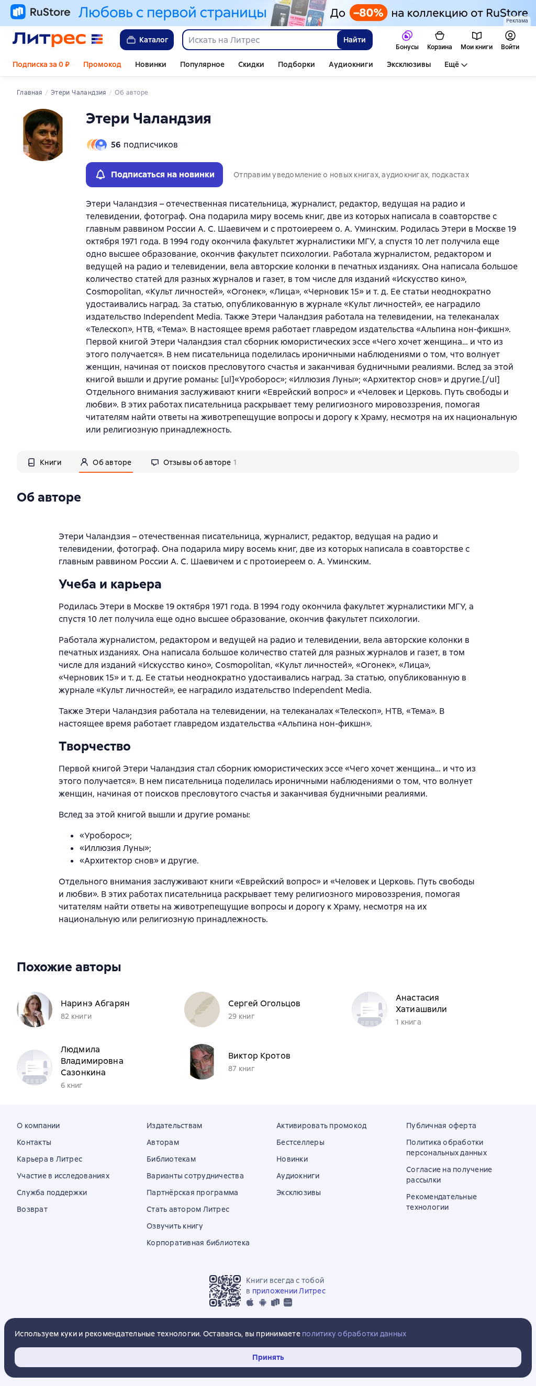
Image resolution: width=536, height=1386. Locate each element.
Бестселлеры (300, 1142)
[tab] (44, 461)
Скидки (251, 64)
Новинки (150, 64)
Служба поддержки (52, 1192)
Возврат (32, 1209)
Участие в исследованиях (63, 1175)
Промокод (102, 64)
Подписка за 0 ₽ (41, 64)
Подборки (296, 64)
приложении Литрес (289, 1291)
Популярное (202, 64)
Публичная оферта (441, 1125)
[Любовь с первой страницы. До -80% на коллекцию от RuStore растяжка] (268, 13)
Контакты (34, 1142)
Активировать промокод (321, 1125)
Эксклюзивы (409, 64)
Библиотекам (171, 1159)
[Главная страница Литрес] (58, 39)
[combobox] (259, 39)
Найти (354, 39)
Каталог (154, 39)
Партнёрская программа (192, 1192)
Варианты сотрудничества (195, 1175)
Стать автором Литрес (188, 1209)
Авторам (163, 1142)
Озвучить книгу (175, 1226)
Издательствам (174, 1125)
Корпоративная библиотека (198, 1242)
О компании (38, 1125)
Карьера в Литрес (49, 1159)
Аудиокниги (351, 64)
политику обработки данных (354, 1333)
